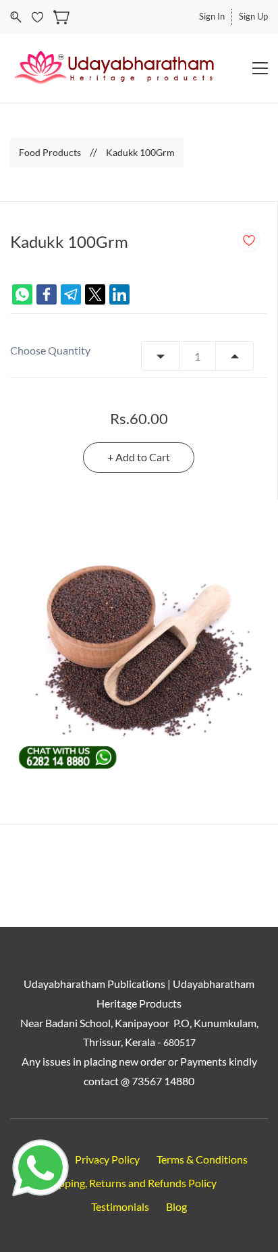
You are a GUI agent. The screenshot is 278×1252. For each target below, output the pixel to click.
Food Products (50, 152)
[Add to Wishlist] (249, 240)
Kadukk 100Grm (140, 152)
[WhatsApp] (22, 294)
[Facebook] (46, 294)
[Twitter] (95, 294)
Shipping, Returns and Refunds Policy (131, 1182)
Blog (176, 1206)
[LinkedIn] (119, 294)
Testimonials (120, 1206)
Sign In (212, 16)
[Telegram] (71, 294)
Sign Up (253, 16)
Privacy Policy (107, 1159)
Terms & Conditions (202, 1159)
